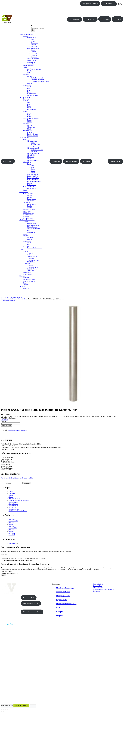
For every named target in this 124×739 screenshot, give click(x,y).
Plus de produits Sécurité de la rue (11, 478)
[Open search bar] (32, 26)
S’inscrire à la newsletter (32, 612)
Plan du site (12, 507)
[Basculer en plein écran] (3, 709)
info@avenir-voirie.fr (90, 4)
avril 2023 (12, 535)
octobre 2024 (13, 528)
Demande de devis (14, 498)
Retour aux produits (21, 705)
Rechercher (75, 19)
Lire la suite (4, 420)
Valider (3, 575)
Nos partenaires (13, 504)
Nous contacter (115, 161)
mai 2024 (11, 531)
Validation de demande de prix (18, 511)
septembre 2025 (13, 521)
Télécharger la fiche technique (17, 430)
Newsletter (91, 19)
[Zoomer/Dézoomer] (1, 709)
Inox (25, 299)
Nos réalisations (71, 161)
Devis (119, 19)
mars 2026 (12, 519)
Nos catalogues (13, 502)
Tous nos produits (27, 478)
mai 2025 (11, 524)
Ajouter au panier (6, 425)
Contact (11, 497)
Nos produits (7, 161)
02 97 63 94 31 (109, 4)
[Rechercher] (33, 30)
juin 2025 (11, 522)
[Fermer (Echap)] (7, 709)
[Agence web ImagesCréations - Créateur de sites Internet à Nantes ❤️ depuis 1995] (7, 625)
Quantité (3, 421)
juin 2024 (11, 529)
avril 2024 (12, 533)
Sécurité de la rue (12, 299)
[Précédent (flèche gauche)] (1, 711)
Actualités (86, 161)
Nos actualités (97, 586)
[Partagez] (5, 709)
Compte (105, 19)
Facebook (4, 555)
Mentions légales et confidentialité (19, 500)
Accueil (3, 299)
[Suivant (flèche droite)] (3, 711)
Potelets (20, 299)
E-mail (6, 571)
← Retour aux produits (8, 300)
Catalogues (56, 161)
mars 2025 (12, 526)
